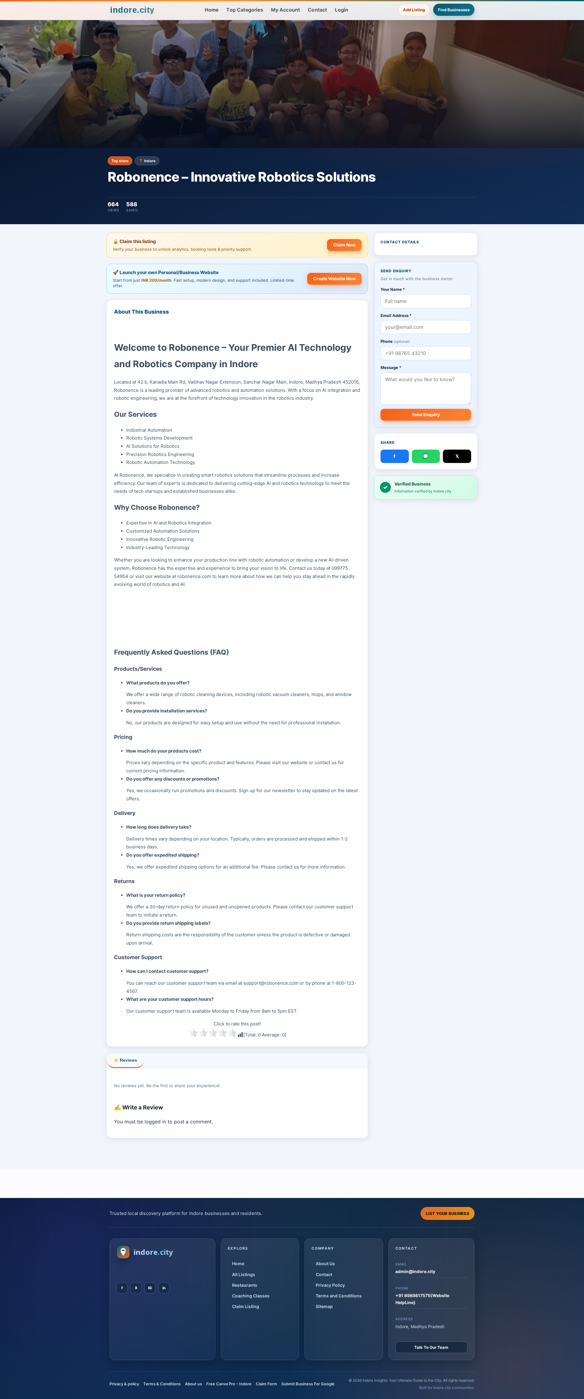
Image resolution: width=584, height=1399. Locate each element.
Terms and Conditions (339, 1295)
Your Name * (393, 289)
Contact (317, 10)
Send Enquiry (426, 414)
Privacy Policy (330, 1285)
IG (150, 1288)
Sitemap (324, 1306)
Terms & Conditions (162, 1383)
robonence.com (194, 576)
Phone (395, 341)
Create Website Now (334, 278)
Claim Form (266, 1383)
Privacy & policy (124, 1383)
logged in (155, 1122)
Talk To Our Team (431, 1347)
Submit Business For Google (308, 1383)
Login (341, 10)
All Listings (243, 1274)
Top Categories (244, 10)
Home (212, 10)
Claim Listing (245, 1306)
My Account (285, 10)
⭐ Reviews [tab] (125, 1060)
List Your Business (447, 1213)
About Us (325, 1263)
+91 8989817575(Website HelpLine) (422, 1299)
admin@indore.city (415, 1271)
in (164, 1288)
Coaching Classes (250, 1295)
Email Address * (396, 315)
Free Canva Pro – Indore (229, 1383)
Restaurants (244, 1285)
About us (193, 1383)
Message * (391, 367)
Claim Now (344, 244)
